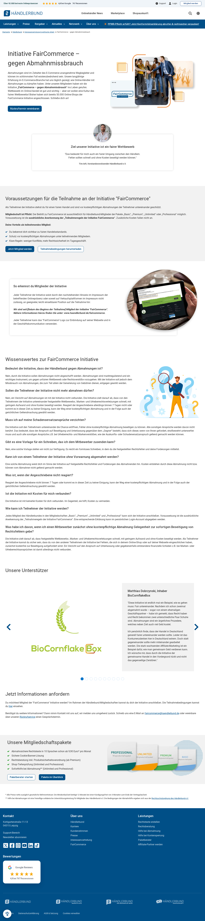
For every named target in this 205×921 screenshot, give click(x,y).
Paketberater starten (21, 777)
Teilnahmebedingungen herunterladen (60, 249)
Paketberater (144, 840)
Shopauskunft (140, 13)
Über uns (91, 24)
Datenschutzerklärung (28, 913)
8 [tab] (113, 678)
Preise (26, 24)
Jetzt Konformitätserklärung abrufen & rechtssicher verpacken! (153, 24)
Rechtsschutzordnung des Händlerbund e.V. (170, 798)
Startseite (6, 32)
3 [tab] (91, 678)
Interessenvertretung (81, 840)
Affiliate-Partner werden (150, 844)
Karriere (75, 826)
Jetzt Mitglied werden (20, 249)
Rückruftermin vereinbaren (24, 108)
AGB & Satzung (51, 913)
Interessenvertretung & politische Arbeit (39, 32)
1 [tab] (82, 678)
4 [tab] (95, 678)
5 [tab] (100, 678)
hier (11, 706)
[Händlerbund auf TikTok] (37, 845)
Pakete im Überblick (52, 777)
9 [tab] (118, 678)
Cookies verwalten (71, 913)
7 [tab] (109, 678)
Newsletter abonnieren (15, 837)
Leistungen (10, 24)
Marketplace (118, 13)
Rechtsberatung (146, 826)
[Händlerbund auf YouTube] (24, 845)
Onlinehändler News (92, 13)
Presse (74, 835)
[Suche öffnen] (190, 13)
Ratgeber (40, 24)
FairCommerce (78, 844)
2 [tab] (86, 678)
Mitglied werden (191, 3)
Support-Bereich (11, 832)
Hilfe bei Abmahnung (149, 831)
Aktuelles (57, 24)
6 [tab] (104, 678)
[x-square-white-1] (5, 845)
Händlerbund (17, 32)
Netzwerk (74, 24)
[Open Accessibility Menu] (7, 914)
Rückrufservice (27, 716)
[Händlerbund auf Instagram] (18, 845)
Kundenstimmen (79, 831)
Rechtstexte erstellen (149, 822)
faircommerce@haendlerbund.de (162, 713)
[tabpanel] (102, 627)
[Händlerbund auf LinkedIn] (30, 845)
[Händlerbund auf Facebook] (12, 845)
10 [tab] (122, 678)
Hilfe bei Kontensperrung (151, 835)
